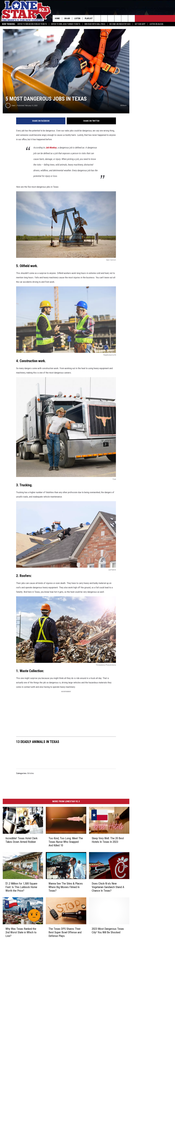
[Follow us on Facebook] (111, 18)
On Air (67, 18)
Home (57, 18)
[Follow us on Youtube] (124, 18)
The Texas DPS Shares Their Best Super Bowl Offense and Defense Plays (65, 932)
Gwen (13, 105)
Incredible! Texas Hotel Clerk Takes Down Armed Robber (21, 840)
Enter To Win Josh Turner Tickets (65, 24)
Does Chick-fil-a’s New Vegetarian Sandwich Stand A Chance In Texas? (108, 887)
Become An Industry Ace (120, 24)
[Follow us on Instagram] (117, 18)
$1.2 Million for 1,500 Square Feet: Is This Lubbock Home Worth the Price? (21, 887)
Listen (77, 18)
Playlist (89, 18)
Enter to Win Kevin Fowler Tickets (32, 24)
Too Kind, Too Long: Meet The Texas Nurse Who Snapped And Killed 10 (66, 842)
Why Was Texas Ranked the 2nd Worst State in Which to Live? (21, 932)
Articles (30, 773)
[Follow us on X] (131, 18)
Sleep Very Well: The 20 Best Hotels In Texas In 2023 (108, 840)
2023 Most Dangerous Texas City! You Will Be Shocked (108, 930)
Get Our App (140, 24)
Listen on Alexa (156, 24)
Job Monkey (51, 147)
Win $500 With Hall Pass (94, 24)
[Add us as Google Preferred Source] (104, 18)
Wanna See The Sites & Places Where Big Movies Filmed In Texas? (66, 887)
